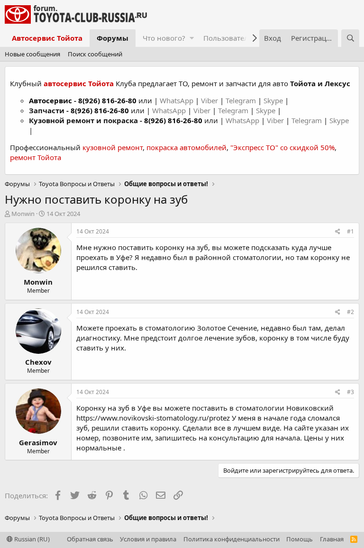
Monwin (23, 213)
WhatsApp (177, 100)
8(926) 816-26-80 (107, 100)
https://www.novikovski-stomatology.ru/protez (153, 417)
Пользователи (228, 38)
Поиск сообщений (95, 54)
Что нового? (164, 38)
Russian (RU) (31, 539)
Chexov (38, 362)
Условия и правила (148, 539)
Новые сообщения (32, 54)
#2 (350, 312)
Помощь (299, 539)
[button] (191, 38)
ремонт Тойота (35, 157)
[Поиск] (350, 38)
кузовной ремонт (112, 147)
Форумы (112, 38)
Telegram (242, 100)
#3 (350, 392)
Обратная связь (90, 539)
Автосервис (50, 100)
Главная (332, 539)
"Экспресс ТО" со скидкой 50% (282, 147)
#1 (350, 231)
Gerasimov (38, 442)
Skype (274, 100)
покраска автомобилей (186, 147)
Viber (209, 100)
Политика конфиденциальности (231, 539)
